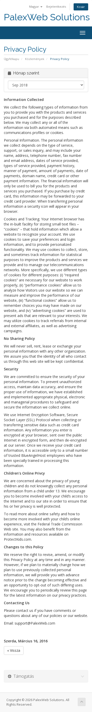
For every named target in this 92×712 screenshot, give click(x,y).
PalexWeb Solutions (47, 17)
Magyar (34, 6)
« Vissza (13, 650)
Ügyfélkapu (11, 59)
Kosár (81, 7)
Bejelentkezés (56, 6)
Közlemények (34, 59)
